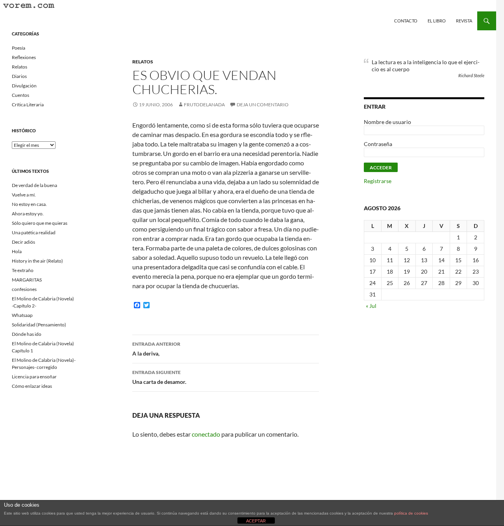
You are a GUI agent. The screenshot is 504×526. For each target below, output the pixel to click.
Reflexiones (24, 57)
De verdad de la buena (34, 185)
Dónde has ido (26, 334)
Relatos (142, 62)
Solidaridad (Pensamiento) (39, 325)
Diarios (19, 76)
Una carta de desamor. (159, 377)
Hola (17, 251)
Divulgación (24, 86)
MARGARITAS (27, 280)
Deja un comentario (263, 104)
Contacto (405, 20)
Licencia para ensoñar (34, 377)
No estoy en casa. (29, 204)
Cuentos (20, 95)
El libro (437, 20)
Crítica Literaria (28, 104)
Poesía (18, 48)
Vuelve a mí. (24, 195)
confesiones (24, 289)
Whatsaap (22, 315)
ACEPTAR (256, 521)
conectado (206, 434)
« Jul (371, 305)
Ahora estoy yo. (28, 214)
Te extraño (22, 270)
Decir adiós (23, 242)
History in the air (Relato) (37, 261)
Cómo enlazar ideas (32, 386)
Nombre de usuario (387, 122)
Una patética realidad (34, 232)
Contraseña (378, 144)
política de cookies (411, 513)
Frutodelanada (204, 104)
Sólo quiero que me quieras (39, 223)
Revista (464, 20)
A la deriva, (156, 349)
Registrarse (377, 181)
